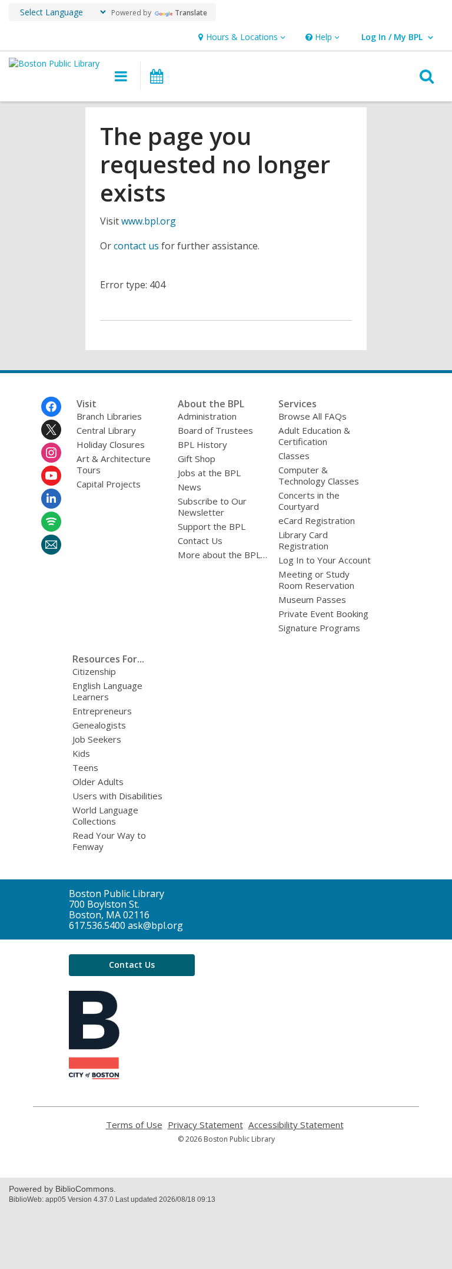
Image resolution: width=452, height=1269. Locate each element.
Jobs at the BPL (209, 473)
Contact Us (200, 540)
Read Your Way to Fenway (109, 840)
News (189, 487)
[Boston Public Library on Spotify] (51, 522)
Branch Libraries (109, 416)
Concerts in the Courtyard (309, 500)
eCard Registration (316, 520)
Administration (207, 416)
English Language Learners (107, 691)
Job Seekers (96, 739)
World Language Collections (105, 815)
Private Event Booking (323, 613)
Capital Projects (109, 484)
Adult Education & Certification (314, 435)
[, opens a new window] (94, 1076)
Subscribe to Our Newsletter (212, 506)
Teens (85, 767)
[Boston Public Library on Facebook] (51, 407)
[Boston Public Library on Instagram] (51, 453)
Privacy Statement (205, 1124)
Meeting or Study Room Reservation (316, 579)
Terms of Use (134, 1124)
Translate (191, 13)
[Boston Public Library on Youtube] (51, 476)
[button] (240, 37)
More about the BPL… (222, 555)
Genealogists (99, 725)
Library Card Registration (303, 540)
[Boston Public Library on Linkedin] (51, 499)
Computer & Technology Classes (318, 475)
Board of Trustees (215, 430)
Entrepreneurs (102, 711)
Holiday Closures (111, 444)
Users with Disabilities (117, 796)
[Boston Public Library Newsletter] (51, 545)
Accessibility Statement (296, 1124)
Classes (294, 456)
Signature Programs (319, 628)
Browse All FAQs (312, 416)
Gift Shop (196, 458)
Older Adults (98, 781)
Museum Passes (312, 599)
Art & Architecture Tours (114, 464)
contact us (136, 245)
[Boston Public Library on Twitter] (51, 430)
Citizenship (94, 671)
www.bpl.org (148, 221)
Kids (81, 753)
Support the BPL (211, 526)
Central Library (106, 430)
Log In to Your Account (324, 560)
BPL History (202, 444)
